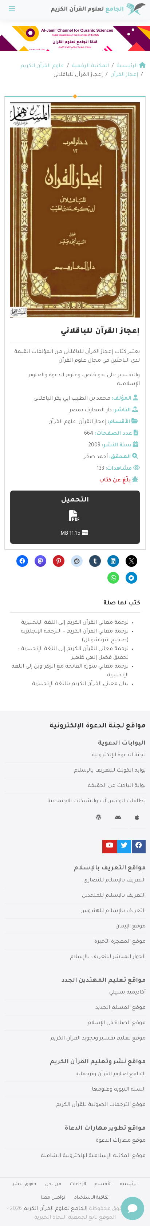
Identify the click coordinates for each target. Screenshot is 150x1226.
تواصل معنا (53, 1197)
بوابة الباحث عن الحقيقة (117, 786)
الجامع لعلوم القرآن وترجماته (110, 1074)
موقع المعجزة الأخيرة (120, 942)
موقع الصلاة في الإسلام (116, 1023)
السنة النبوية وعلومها (119, 1090)
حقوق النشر (24, 1184)
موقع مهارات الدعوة (121, 1141)
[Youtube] (109, 846)
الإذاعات (78, 1184)
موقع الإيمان (130, 927)
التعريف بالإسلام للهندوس (113, 911)
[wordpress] (99, 819)
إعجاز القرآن (92, 422)
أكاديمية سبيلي (127, 993)
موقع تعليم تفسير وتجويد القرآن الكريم (98, 1039)
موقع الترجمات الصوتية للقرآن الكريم (101, 1105)
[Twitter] (124, 846)
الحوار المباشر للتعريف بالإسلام (108, 957)
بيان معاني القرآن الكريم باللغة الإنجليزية (80, 684)
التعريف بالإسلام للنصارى (114, 881)
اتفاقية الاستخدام (92, 1197)
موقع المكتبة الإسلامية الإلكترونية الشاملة (93, 1156)
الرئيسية (129, 1184)
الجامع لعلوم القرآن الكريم (55, 1209)
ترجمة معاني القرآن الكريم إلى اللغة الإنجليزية (75, 623)
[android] (119, 819)
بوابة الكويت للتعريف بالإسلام (110, 771)
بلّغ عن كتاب (115, 481)
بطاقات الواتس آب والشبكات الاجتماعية (96, 801)
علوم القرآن (62, 422)
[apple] (138, 819)
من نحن (53, 1184)
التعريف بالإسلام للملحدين (114, 896)
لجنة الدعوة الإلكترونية (119, 755)
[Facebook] (139, 846)
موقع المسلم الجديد (120, 1008)
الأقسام (103, 1184)
